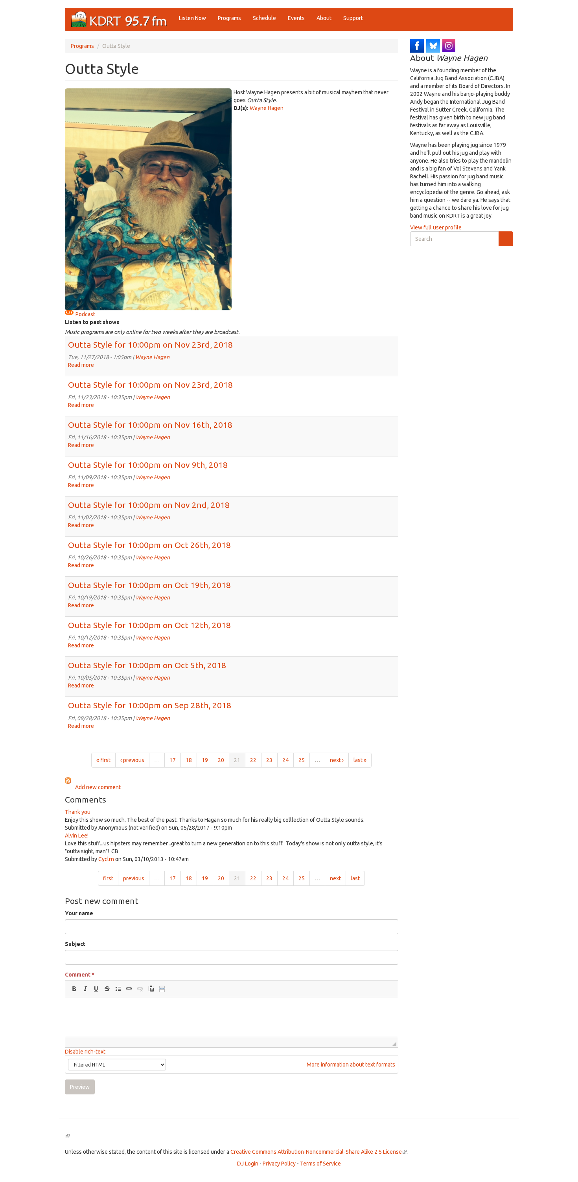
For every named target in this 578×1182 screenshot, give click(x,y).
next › (337, 760)
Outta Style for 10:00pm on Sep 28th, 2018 (149, 705)
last (355, 878)
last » (359, 760)
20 (221, 760)
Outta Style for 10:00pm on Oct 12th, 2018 (149, 625)
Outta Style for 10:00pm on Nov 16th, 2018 (150, 424)
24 (285, 760)
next (335, 878)
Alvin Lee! (76, 835)
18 (189, 760)
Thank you (77, 812)
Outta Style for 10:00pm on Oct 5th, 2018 (147, 665)
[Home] (122, 19)
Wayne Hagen (266, 108)
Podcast (85, 314)
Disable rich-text (85, 1051)
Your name (79, 913)
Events (296, 18)
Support (353, 18)
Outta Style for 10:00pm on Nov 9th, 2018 (148, 464)
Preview (80, 1087)
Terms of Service (320, 1163)
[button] (73, 989)
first (108, 878)
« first (103, 760)
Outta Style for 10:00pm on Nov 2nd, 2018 (149, 504)
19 (205, 760)
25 (301, 760)
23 (269, 760)
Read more (81, 365)
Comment (79, 974)
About (324, 18)
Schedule (264, 18)
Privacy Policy (279, 1163)
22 (253, 760)
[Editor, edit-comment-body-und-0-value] (231, 1017)
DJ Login (247, 1163)
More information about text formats (350, 1064)
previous (133, 878)
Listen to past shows (92, 322)
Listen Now (192, 18)
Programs (229, 18)
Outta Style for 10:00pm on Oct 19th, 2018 (149, 585)
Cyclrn (106, 859)
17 (172, 760)
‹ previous (132, 760)
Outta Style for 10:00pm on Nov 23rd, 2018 (150, 344)
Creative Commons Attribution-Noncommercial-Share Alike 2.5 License (318, 1152)
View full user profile (436, 227)
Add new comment (98, 787)
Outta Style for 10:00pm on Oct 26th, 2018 (149, 545)
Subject (75, 944)
